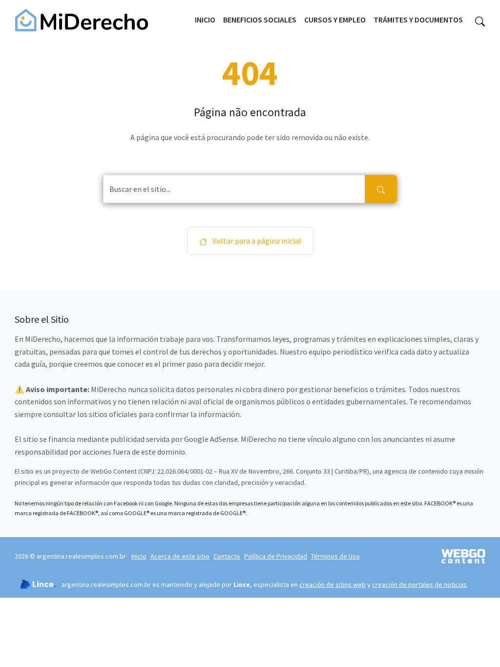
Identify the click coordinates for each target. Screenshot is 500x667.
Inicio (205, 19)
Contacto (226, 556)
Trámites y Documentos (418, 19)
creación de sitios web (332, 584)
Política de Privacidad (275, 556)
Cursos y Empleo (335, 19)
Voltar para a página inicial (256, 241)
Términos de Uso (335, 556)
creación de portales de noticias (419, 584)
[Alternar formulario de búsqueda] (480, 20)
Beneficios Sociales (259, 19)
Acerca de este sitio (179, 556)
